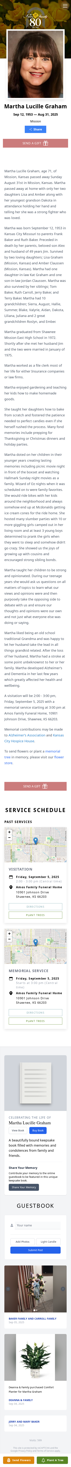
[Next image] (63, 1289)
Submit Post (35, 1250)
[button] (35, 841)
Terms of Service (45, 1450)
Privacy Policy (25, 1450)
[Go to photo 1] (34, 1310)
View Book (18, 1130)
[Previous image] (8, 1289)
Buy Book (38, 1130)
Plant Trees (35, 915)
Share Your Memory (24, 1187)
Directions (35, 906)
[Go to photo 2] (36, 1310)
